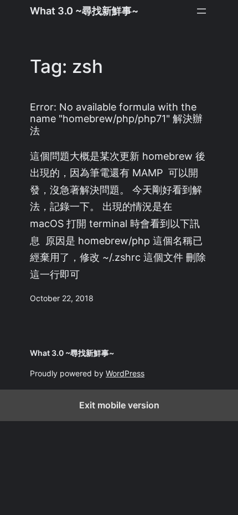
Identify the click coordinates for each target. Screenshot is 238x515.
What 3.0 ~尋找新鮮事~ (84, 11)
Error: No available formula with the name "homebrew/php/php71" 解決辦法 (116, 118)
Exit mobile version (119, 405)
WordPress (125, 373)
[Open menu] (201, 11)
